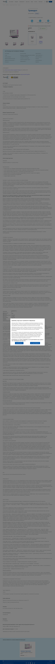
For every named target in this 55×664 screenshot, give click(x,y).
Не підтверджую (35, 343)
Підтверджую (19, 343)
